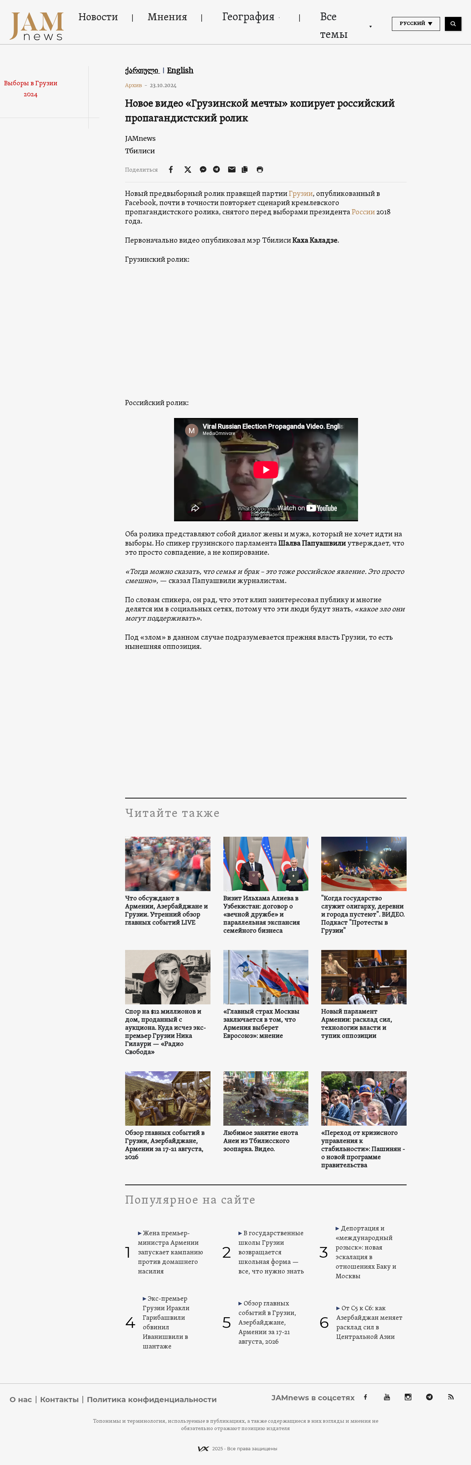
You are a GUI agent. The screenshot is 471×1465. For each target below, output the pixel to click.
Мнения (167, 17)
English (180, 70)
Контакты (59, 1399)
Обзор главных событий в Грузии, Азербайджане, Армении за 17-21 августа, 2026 (165, 1145)
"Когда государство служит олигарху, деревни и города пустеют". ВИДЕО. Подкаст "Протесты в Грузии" (363, 915)
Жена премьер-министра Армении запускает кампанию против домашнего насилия (170, 1252)
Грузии (301, 194)
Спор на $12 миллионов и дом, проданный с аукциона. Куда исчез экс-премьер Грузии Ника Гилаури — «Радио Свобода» (165, 1032)
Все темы (334, 26)
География (248, 17)
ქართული (142, 70)
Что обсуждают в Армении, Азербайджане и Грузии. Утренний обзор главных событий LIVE (166, 911)
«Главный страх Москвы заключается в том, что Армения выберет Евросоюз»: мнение (261, 1024)
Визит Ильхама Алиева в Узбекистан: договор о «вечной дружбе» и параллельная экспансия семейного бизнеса (261, 915)
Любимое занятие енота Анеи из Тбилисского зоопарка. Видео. (260, 1141)
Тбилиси (140, 151)
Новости (98, 17)
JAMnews (140, 138)
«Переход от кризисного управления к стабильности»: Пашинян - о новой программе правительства (363, 1149)
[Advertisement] (266, 724)
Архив (136, 85)
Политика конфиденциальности (152, 1399)
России (363, 212)
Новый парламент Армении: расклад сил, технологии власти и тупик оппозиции (356, 1024)
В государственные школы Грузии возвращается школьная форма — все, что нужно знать (271, 1252)
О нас (21, 1399)
